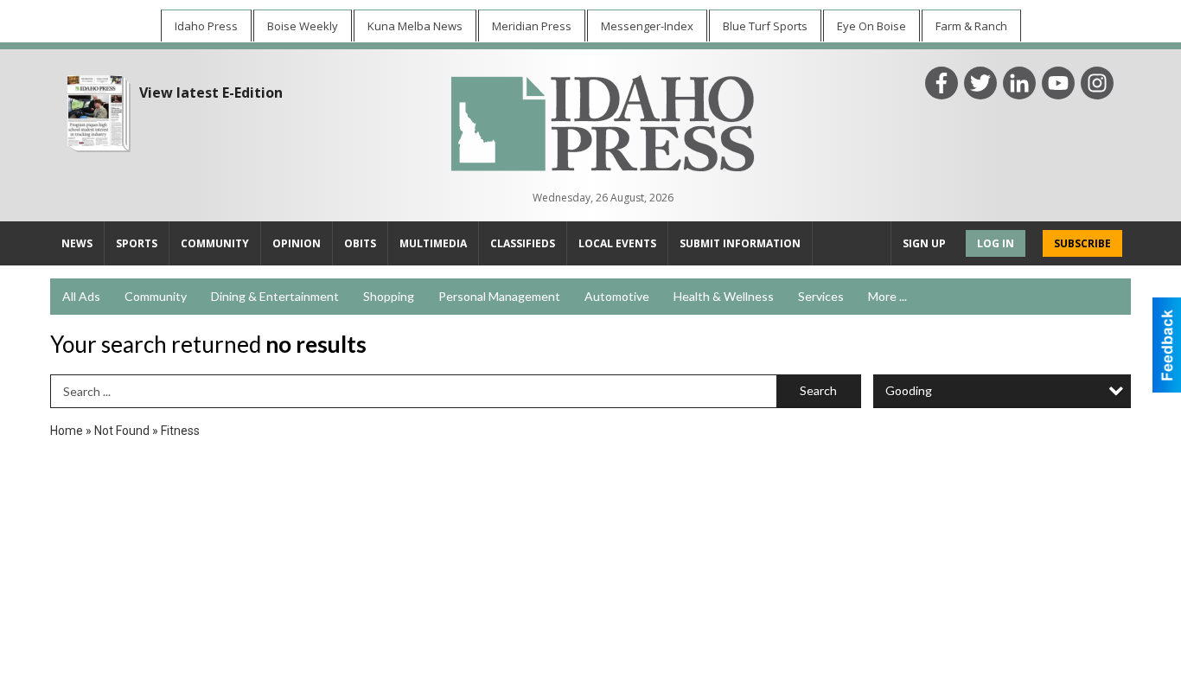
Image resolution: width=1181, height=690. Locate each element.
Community (155, 296)
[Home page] (603, 121)
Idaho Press (206, 26)
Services (821, 296)
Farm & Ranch (971, 26)
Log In (995, 243)
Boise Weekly (302, 26)
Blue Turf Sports (765, 26)
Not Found (122, 431)
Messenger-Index (647, 26)
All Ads (81, 296)
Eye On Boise (871, 26)
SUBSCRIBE (1082, 243)
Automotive (616, 296)
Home (66, 431)
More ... (887, 296)
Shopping (388, 296)
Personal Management (499, 296)
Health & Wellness (723, 296)
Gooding (908, 390)
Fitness (180, 431)
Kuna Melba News (415, 26)
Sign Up (924, 243)
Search (818, 390)
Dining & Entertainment (275, 296)
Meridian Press (531, 26)
